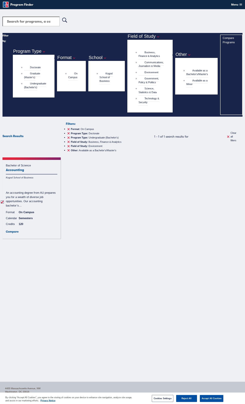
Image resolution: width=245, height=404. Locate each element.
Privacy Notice (47, 400)
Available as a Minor (197, 82)
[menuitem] (35, 67)
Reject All (187, 398)
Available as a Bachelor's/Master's (197, 72)
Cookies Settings (163, 398)
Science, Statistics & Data (147, 90)
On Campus (73, 75)
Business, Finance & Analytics (149, 54)
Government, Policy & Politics (148, 80)
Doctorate (35, 67)
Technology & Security (148, 100)
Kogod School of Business (106, 77)
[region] (122, 398)
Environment (151, 72)
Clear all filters (233, 136)
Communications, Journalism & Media (151, 64)
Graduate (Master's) (32, 75)
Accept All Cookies (212, 398)
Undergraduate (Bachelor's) (35, 85)
